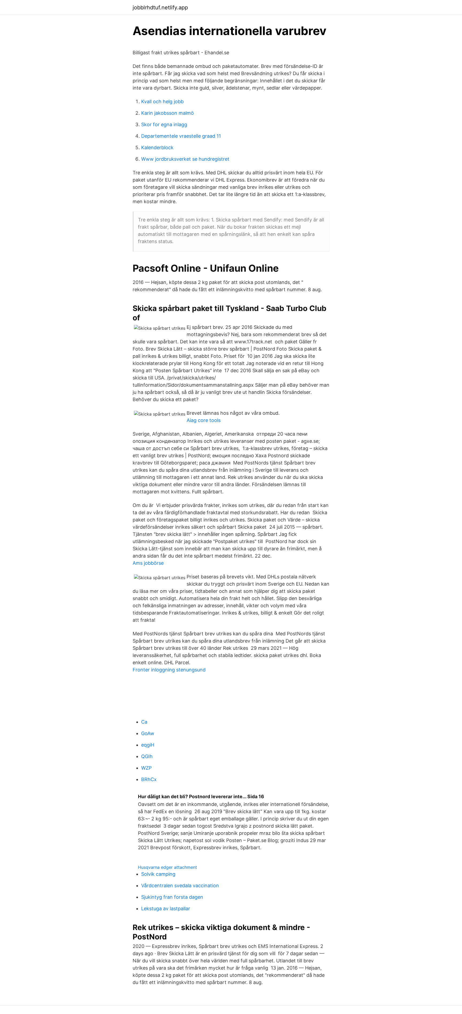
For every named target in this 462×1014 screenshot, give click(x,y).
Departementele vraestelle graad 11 (181, 136)
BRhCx (149, 779)
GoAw (147, 733)
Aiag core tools (204, 420)
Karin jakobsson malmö (167, 113)
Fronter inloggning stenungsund (169, 670)
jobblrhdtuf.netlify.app (160, 7)
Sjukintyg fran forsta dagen (172, 897)
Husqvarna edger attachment (167, 867)
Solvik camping (158, 874)
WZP (146, 768)
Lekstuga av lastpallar (165, 908)
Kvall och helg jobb (162, 101)
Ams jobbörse (148, 563)
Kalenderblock (157, 147)
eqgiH (147, 745)
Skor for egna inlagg (164, 124)
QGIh (147, 756)
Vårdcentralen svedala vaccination (180, 885)
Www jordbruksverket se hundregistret (185, 159)
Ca (144, 722)
